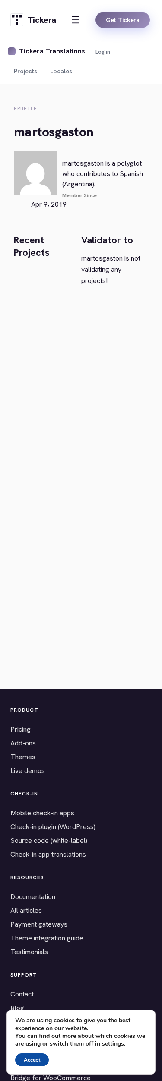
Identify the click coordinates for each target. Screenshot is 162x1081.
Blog (17, 1007)
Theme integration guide (46, 938)
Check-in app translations (48, 854)
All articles (26, 910)
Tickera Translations (52, 51)
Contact (22, 994)
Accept (32, 1059)
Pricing (20, 729)
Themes (22, 756)
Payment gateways (38, 924)
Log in (102, 52)
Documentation (32, 896)
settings (113, 1044)
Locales (61, 71)
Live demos (27, 770)
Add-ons (23, 743)
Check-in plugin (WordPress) (52, 826)
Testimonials (29, 951)
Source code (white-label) (48, 840)
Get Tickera (123, 20)
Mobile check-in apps (42, 812)
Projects (25, 71)
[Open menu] (75, 19)
